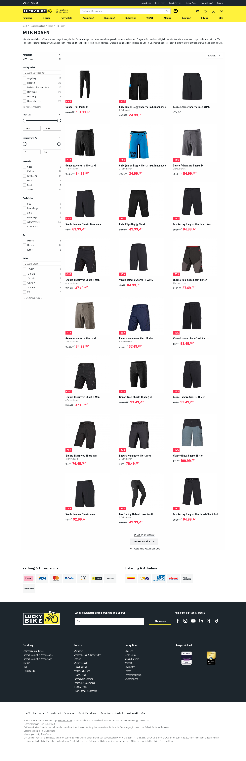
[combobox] (125, 11)
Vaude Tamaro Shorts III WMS (136, 279)
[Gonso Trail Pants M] (90, 84)
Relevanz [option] (212, 55)
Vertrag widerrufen (136, 713)
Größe (25, 258)
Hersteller (27, 161)
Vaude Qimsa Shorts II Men (188, 455)
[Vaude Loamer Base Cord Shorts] (198, 316)
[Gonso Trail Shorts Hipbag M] (144, 374)
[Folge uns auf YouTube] (193, 620)
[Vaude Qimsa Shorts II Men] (198, 433)
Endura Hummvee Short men (81, 455)
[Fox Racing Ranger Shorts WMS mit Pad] (198, 491)
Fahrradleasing (207, 3)
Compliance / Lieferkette (112, 713)
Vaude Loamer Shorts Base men (83, 224)
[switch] (236, 750)
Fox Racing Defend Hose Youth (136, 514)
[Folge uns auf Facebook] (177, 620)
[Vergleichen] (197, 11)
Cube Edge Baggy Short (132, 224)
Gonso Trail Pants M (76, 106)
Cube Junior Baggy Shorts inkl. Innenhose (142, 106)
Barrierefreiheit (54, 713)
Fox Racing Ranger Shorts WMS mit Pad (195, 514)
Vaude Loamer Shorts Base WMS (191, 106)
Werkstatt (78, 651)
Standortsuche (131, 679)
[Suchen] (168, 11)
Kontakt (128, 663)
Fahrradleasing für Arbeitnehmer (38, 655)
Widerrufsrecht (81, 663)
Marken (26, 663)
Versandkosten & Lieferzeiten (87, 655)
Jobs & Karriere (175, 3)
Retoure (77, 659)
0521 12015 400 (31, 3)
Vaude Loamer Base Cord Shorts (191, 338)
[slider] (24, 120)
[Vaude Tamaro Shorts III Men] (198, 374)
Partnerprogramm (133, 675)
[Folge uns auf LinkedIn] (201, 620)
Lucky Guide (146, 3)
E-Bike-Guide (29, 671)
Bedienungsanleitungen (84, 683)
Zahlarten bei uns (82, 671)
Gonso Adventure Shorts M (80, 165)
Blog (25, 667)
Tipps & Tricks (80, 687)
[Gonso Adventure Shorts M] (90, 143)
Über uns (129, 651)
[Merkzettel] (205, 11)
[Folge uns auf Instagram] (185, 620)
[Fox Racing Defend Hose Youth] (144, 491)
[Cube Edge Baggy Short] (144, 201)
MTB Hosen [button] (28, 59)
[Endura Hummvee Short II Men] (90, 257)
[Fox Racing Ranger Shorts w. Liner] (198, 201)
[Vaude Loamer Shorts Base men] (90, 201)
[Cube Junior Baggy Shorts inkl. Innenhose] (144, 84)
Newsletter (130, 667)
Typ (24, 235)
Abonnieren (160, 621)
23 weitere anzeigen (32, 298)
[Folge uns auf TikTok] (217, 620)
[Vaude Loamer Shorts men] (90, 491)
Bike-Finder (160, 3)
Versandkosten (65, 720)
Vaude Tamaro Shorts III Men (189, 397)
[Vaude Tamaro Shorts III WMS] (144, 257)
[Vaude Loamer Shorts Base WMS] (198, 84)
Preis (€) (27, 114)
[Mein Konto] (213, 11)
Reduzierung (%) (30, 138)
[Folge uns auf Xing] (209, 620)
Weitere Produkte (142, 541)
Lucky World (191, 3)
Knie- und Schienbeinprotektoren (82, 42)
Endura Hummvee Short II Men (82, 279)
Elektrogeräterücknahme (85, 691)
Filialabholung (80, 667)
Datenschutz (69, 713)
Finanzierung (80, 675)
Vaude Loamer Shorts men (80, 514)
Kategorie (27, 54)
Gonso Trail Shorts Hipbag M (135, 397)
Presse (128, 671)
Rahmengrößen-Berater (33, 651)
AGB (28, 713)
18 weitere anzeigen (32, 107)
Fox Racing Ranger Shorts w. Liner (192, 224)
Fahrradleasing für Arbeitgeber (37, 659)
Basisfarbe (28, 198)
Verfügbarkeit (29, 67)
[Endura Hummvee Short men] (90, 433)
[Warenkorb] (221, 11)
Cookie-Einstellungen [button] (88, 713)
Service (220, 3)
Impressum (38, 713)
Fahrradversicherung (83, 679)
